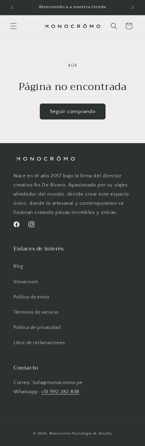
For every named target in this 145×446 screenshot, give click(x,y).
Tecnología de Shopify (92, 433)
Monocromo (60, 433)
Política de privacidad (36, 327)
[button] (13, 26)
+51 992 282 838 (60, 392)
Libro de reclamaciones (39, 342)
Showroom (25, 282)
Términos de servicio (36, 312)
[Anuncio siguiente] (132, 7)
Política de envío (31, 297)
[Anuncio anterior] (12, 7)
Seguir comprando (72, 111)
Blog (18, 266)
